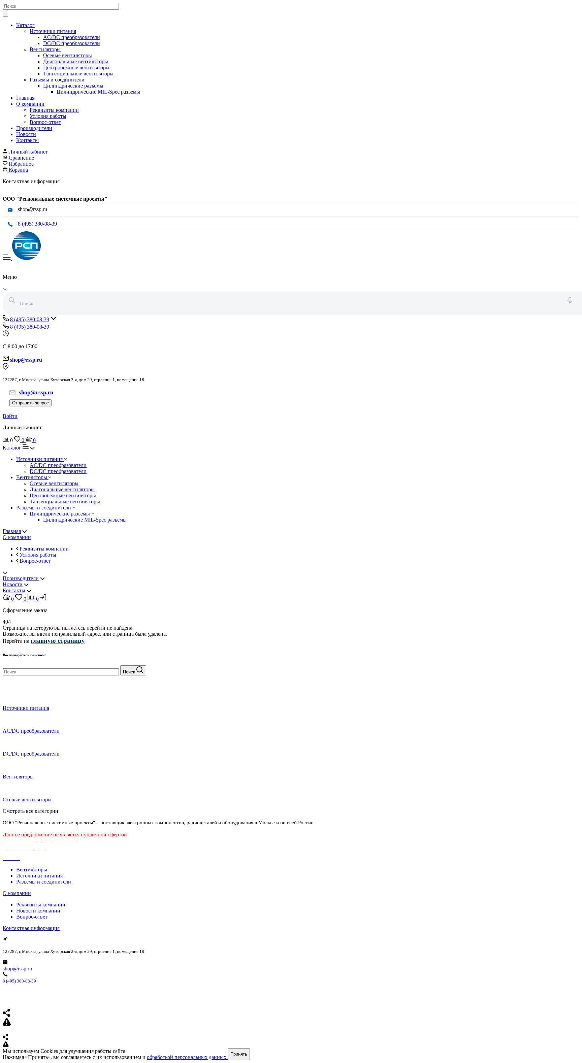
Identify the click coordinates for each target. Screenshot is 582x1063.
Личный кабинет (28, 152)
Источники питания (53, 31)
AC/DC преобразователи (71, 37)
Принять (238, 1054)
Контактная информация (31, 928)
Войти (10, 416)
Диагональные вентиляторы (75, 61)
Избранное (21, 164)
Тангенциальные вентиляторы (78, 73)
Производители (34, 128)
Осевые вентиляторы (67, 55)
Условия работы (48, 116)
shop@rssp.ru (17, 968)
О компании (30, 104)
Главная (25, 98)
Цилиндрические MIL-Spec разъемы (98, 92)
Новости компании (38, 910)
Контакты (27, 140)
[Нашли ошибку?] (291, 1044)
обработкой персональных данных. (187, 1057)
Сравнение (21, 158)
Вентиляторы (45, 49)
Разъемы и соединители (57, 79)
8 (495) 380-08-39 (37, 224)
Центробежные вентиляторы (76, 67)
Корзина (18, 170)
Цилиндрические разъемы (73, 86)
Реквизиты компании (54, 110)
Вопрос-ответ (45, 122)
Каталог (25, 25)
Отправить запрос (30, 402)
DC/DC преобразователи (71, 43)
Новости (26, 134)
